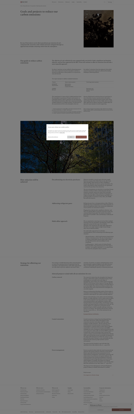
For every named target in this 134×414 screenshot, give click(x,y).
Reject (71, 137)
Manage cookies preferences (53, 136)
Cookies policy (62, 132)
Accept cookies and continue (81, 137)
